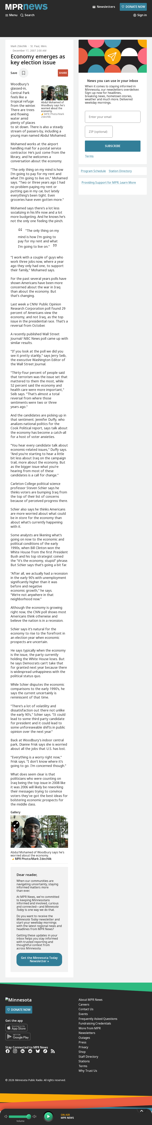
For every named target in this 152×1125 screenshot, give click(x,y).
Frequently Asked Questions (98, 1019)
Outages (84, 1038)
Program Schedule (93, 171)
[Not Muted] (6, 1116)
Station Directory (120, 171)
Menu (13, 15)
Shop (82, 1052)
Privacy (83, 1047)
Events (83, 1014)
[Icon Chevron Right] (63, 830)
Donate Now (133, 6)
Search (29, 15)
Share (63, 73)
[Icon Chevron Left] (15, 830)
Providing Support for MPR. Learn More (109, 182)
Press (82, 1042)
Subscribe (112, 146)
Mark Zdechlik (19, 46)
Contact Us (86, 1009)
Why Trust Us (88, 1071)
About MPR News (91, 1000)
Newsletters (87, 1033)
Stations (84, 1061)
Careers (84, 1004)
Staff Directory (88, 1057)
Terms (89, 156)
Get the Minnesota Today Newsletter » (39, 959)
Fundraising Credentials (95, 1023)
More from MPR (90, 1028)
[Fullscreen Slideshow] (15, 824)
